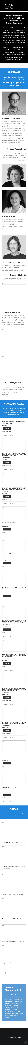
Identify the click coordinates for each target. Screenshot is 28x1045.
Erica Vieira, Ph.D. (10, 216)
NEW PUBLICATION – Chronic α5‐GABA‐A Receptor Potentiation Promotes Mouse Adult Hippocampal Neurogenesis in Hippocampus (14, 454)
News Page (13, 412)
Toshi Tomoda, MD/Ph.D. (12, 383)
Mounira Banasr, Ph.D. (16, 149)
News (4, 423)
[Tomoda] (14, 367)
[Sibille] (14, 103)
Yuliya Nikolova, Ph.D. (11, 262)
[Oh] (14, 295)
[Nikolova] (14, 247)
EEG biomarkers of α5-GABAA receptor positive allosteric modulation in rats (14, 522)
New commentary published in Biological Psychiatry (13, 421)
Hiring (4, 789)
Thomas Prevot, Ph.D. (11, 312)
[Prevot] (14, 341)
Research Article (9, 423)
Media (14, 558)
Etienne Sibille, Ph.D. (11, 118)
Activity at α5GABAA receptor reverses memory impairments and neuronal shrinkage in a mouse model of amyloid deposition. (14, 555)
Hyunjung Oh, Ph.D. (17, 275)
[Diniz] (14, 201)
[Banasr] (14, 175)
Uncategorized (6, 491)
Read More (7, 428)
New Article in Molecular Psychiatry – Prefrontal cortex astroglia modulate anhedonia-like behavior (14, 723)
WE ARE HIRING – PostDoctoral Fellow (10, 787)
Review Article (6, 624)
